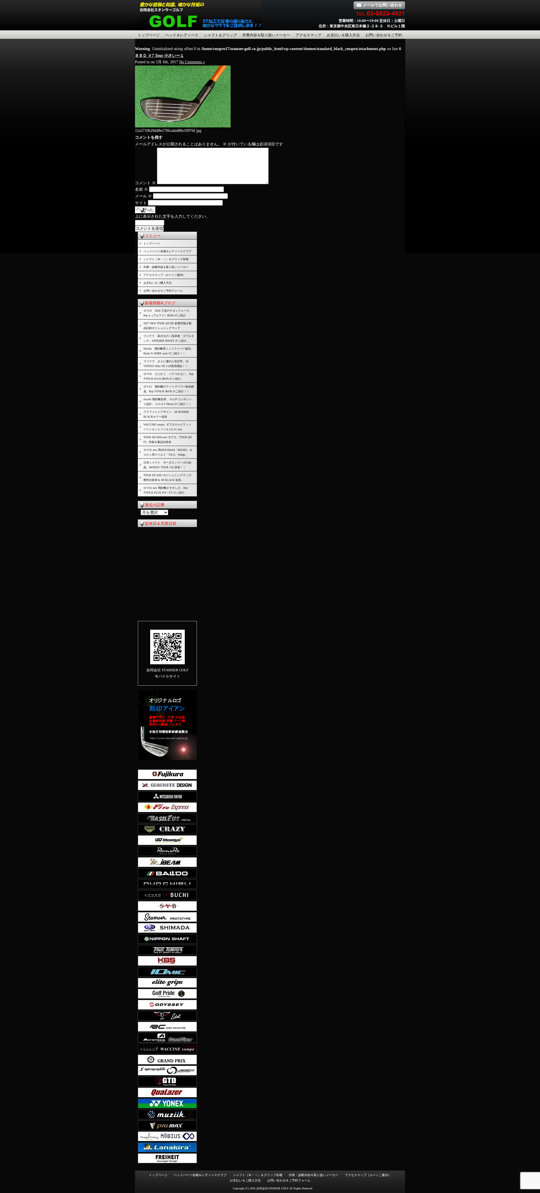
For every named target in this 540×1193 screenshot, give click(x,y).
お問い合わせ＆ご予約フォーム (163, 290)
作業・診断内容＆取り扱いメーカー (165, 267)
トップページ (149, 35)
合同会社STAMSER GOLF (272, 1188)
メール (143, 196)
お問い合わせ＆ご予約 (383, 35)
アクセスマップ (308, 35)
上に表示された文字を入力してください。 (172, 216)
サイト (141, 203)
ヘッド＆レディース (181, 35)
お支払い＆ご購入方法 (157, 282)
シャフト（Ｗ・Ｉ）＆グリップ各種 (165, 259)
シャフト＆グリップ (220, 35)
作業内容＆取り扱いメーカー (266, 35)
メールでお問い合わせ (382, 5)
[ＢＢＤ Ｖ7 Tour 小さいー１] (183, 126)
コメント (145, 183)
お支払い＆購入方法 (343, 35)
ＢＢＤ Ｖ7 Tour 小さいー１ (159, 55)
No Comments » (192, 62)
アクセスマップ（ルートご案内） (164, 274)
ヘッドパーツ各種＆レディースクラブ (167, 251)
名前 (141, 189)
